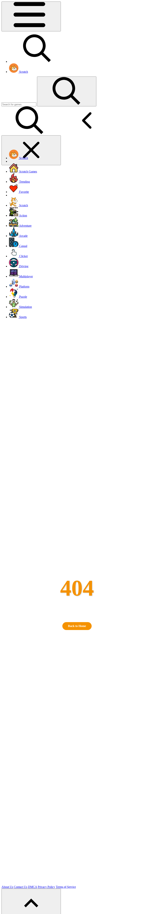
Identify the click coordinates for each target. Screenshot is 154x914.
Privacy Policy (46, 886)
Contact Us (20, 886)
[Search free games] (37, 61)
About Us (7, 886)
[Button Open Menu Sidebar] (31, 16)
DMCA (32, 886)
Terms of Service (66, 886)
